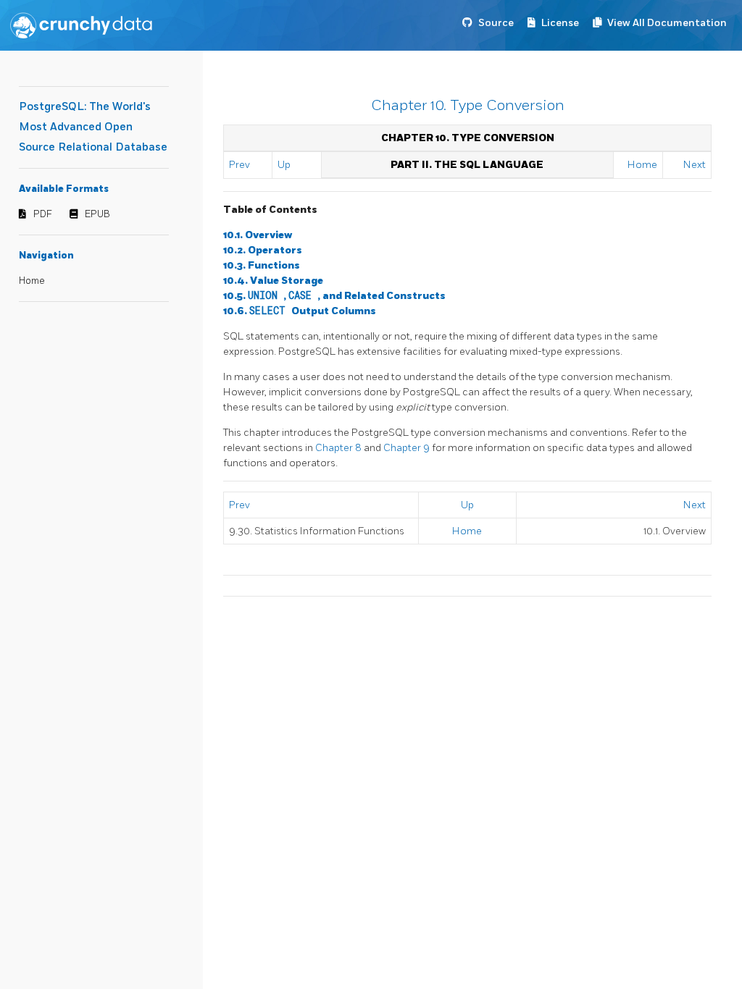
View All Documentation (667, 23)
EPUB (97, 214)
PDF (42, 214)
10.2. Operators (262, 250)
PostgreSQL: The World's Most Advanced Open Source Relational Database (93, 127)
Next (694, 165)
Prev (239, 165)
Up (284, 165)
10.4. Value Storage (273, 280)
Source (496, 23)
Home (32, 281)
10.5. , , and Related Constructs (334, 296)
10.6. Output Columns (299, 311)
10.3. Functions (261, 265)
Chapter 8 (339, 448)
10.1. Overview (257, 235)
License (560, 23)
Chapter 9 (407, 448)
